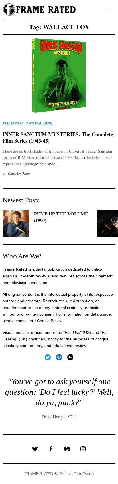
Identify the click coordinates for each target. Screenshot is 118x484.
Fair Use (72, 332)
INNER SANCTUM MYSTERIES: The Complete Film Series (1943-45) (58, 137)
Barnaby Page (19, 173)
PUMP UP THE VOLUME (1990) (61, 217)
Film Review (13, 123)
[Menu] (108, 9)
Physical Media (40, 123)
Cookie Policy (49, 320)
